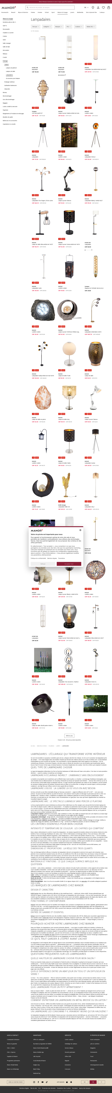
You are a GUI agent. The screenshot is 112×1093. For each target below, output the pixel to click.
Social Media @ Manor (39, 1060)
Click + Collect (11, 1048)
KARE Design (34, 893)
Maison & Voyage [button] (42, 746)
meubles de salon (50, 934)
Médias (92, 1069)
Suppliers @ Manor (12, 1056)
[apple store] (67, 1082)
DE (84, 1082)
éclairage (42, 919)
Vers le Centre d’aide (15, 1082)
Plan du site (33, 1088)
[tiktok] (46, 1082)
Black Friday (36, 1069)
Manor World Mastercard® (40, 1048)
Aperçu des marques (84, 1088)
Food (91, 1056)
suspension (65, 936)
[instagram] (34, 1082)
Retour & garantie (12, 1043)
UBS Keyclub (36, 1056)
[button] (5, 12)
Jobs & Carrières (94, 1043)
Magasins (93, 1048)
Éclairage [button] (51, 746)
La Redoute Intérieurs (82, 906)
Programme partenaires (13, 1060)
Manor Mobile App (38, 1052)
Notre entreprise (95, 1039)
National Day (36, 1073)
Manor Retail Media (12, 1065)
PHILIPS (33, 904)
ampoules (84, 881)
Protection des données (49, 1088)
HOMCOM (45, 917)
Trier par (34, 26)
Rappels (67, 1060)
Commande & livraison (13, 1039)
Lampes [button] (58, 746)
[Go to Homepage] (8, 7)
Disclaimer (75, 1088)
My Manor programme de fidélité (42, 1043)
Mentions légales (24, 1088)
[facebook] (38, 1082)
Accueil (33, 746)
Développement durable (97, 1065)
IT (101, 1082)
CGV (39, 1088)
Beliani (33, 916)
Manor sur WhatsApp (13, 1069)
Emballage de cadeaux (71, 1043)
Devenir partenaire (70, 1052)
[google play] (71, 1082)
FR (85, 7)
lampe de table (39, 936)
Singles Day (36, 1065)
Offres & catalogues (38, 1039)
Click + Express (11, 1052)
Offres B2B (68, 1056)
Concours (67, 1069)
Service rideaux (69, 1048)
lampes (81, 934)
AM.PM (82, 897)
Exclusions (68, 1065)
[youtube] (42, 1082)
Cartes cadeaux (69, 1039)
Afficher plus (69, 735)
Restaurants (93, 1060)
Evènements (93, 1052)
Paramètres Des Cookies (64, 1088)
